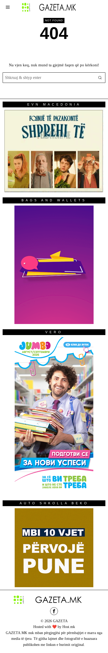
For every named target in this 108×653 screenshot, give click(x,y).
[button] (100, 77)
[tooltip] (54, 611)
